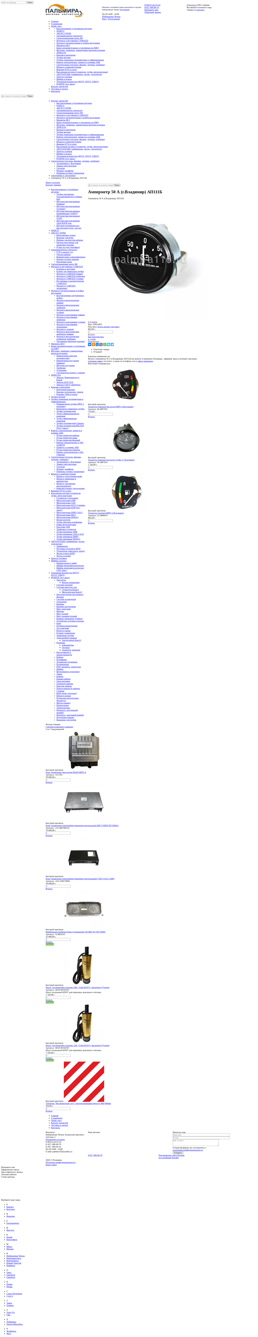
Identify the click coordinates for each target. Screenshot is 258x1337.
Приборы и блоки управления (70, 173)
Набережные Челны (111, 16)
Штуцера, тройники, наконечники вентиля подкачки (80, 125)
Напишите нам (151, 10)
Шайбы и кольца (64, 154)
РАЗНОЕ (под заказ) (65, 159)
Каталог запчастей (59, 101)
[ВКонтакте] (89, 344)
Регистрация (114, 19)
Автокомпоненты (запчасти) (69, 110)
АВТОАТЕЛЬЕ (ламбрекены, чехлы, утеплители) (79, 149)
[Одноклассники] (93, 344)
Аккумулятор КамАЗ (71, 640)
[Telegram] (112, 344)
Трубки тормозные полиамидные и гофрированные (80, 134)
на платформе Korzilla (169, 1158)
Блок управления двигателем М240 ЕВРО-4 (66, 772)
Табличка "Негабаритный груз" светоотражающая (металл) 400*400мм (78, 1103)
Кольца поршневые (71, 582)
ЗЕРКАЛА (61, 127)
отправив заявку (95, 361)
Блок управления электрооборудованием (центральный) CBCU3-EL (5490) (80, 879)
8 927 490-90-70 (95, 1155)
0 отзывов (92, 322)
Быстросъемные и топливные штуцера (74, 103)
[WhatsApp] (104, 344)
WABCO (60, 105)
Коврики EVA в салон (66, 144)
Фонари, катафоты (65, 171)
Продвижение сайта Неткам (171, 1155)
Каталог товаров (53, 185)
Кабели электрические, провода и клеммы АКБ (78, 137)
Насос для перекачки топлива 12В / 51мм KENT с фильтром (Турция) (77, 1045)
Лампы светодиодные (66, 166)
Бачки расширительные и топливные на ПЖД (77, 122)
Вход (104, 19)
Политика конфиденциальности (60, 1162)
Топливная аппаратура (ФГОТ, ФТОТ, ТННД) (77, 156)
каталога (200, 10)
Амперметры (68, 645)
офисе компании (145, 361)
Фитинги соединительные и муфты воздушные (78, 118)
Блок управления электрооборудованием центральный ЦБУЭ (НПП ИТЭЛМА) (82, 825)
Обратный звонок (152, 12)
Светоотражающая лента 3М (69, 113)
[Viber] (101, 344)
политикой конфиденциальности (188, 1150)
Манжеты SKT (63, 120)
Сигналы (60, 168)
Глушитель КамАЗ (70, 590)
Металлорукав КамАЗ (72, 592)
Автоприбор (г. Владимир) (68, 163)
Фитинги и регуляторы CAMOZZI (72, 115)
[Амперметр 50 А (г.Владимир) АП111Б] (148, 319)
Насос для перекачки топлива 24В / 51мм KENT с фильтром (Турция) (77, 987)
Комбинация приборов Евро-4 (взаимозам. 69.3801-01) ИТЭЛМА (76, 932)
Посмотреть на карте (55, 1139)
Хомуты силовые (64, 151)
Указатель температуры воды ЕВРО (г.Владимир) (110, 407)
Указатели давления (71, 650)
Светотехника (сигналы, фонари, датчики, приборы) (80, 139)
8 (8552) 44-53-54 (152, 5)
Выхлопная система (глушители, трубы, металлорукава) (82, 146)
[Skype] (108, 344)
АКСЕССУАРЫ (63, 108)
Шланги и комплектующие (68, 142)
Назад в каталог (53, 182)
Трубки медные (63, 132)
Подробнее (124, 9)
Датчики (66, 647)
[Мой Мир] (97, 344)
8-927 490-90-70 (151, 7)
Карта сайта (51, 1165)
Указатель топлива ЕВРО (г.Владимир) (106, 513)
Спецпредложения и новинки (59, 727)
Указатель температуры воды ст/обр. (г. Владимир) (111, 460)
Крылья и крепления (65, 130)
